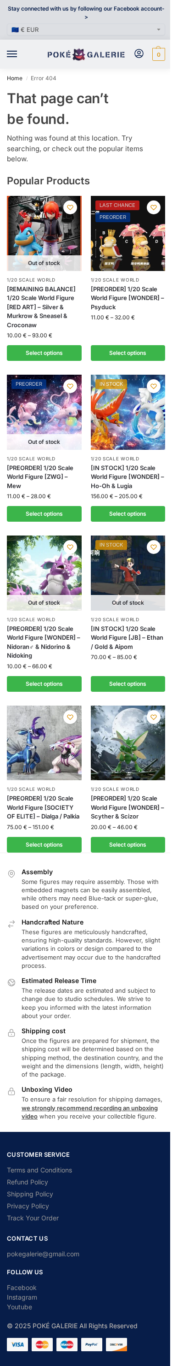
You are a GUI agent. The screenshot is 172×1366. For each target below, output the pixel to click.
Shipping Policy (30, 1194)
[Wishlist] (70, 207)
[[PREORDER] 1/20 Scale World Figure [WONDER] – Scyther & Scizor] (128, 743)
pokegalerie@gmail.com (43, 1254)
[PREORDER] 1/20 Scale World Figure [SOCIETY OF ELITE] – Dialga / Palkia (43, 807)
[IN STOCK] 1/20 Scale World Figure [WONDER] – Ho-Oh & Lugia (127, 476)
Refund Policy (27, 1182)
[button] (157, 54)
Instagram (22, 1297)
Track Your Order (33, 1218)
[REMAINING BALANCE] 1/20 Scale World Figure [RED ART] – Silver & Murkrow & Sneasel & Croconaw (41, 307)
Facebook (22, 1287)
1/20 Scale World (31, 280)
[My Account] (138, 54)
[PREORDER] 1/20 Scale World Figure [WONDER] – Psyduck (127, 298)
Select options (44, 352)
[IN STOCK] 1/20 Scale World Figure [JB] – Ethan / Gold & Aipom (127, 637)
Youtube (19, 1307)
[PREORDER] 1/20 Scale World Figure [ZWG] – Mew (40, 476)
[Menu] (20, 54)
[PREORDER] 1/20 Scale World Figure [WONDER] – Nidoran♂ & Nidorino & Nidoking (43, 642)
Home (14, 78)
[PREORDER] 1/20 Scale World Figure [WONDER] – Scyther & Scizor (127, 807)
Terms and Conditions (39, 1170)
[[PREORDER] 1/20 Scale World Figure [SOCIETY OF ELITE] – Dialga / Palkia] (44, 743)
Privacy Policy (28, 1206)
